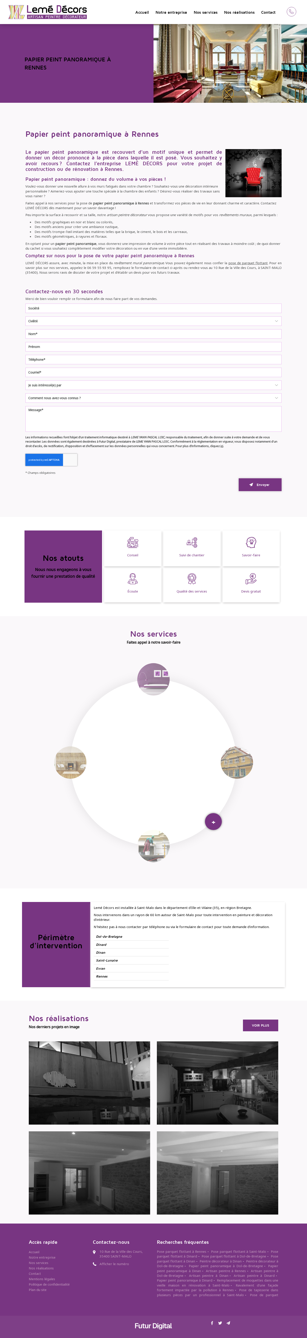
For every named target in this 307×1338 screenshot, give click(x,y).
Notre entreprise (171, 12)
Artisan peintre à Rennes (226, 1271)
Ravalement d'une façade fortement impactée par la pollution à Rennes (217, 1287)
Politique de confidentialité (49, 1284)
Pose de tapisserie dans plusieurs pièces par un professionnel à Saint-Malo (217, 1292)
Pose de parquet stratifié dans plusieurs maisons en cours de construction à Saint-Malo (217, 1297)
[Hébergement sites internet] (153, 1334)
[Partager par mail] (228, 1323)
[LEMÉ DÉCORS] (47, 8)
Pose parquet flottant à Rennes (181, 1251)
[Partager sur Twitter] (220, 1323)
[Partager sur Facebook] (212, 1323)
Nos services (206, 12)
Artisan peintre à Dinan (208, 1275)
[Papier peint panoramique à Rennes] (253, 173)
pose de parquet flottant (248, 263)
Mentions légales (42, 1279)
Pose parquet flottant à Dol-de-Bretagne (234, 1256)
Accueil (142, 12)
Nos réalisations (239, 12)
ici (221, 446)
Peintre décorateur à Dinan (221, 1261)
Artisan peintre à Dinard (254, 1275)
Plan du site (38, 1289)
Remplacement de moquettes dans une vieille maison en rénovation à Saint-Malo (217, 1282)
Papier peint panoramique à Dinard (184, 1280)
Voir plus (260, 1025)
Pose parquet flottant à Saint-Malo (238, 1251)
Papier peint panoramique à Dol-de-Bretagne (226, 1266)
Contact (268, 12)
